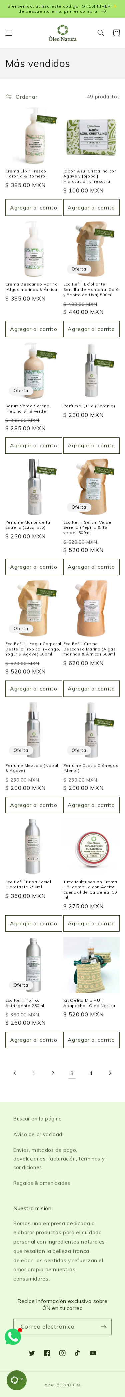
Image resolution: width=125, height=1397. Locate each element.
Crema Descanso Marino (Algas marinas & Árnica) (32, 287)
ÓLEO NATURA (68, 1385)
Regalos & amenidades (41, 1183)
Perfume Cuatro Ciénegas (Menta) (91, 768)
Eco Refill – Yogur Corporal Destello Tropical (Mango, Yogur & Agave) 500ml (33, 648)
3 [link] (72, 1073)
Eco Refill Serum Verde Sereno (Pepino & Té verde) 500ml (87, 527)
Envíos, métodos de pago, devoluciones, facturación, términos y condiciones (59, 1159)
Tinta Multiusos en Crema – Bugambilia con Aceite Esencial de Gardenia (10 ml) (90, 889)
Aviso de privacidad (37, 1134)
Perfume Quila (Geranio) (89, 405)
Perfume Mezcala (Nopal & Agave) (31, 768)
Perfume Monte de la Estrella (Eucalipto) (27, 525)
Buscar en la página (37, 1118)
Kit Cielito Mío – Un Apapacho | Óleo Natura (89, 1003)
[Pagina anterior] (15, 1073)
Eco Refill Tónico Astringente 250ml (24, 1003)
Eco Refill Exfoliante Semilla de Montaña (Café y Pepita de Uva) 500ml (91, 289)
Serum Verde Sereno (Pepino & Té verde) (27, 408)
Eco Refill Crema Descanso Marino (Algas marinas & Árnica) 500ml (89, 648)
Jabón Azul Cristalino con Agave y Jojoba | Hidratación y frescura (90, 176)
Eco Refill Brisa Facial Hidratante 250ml (28, 884)
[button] (8, 32)
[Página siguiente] (109, 1073)
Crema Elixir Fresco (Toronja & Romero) (26, 173)
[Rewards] (17, 1380)
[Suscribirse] (103, 1327)
